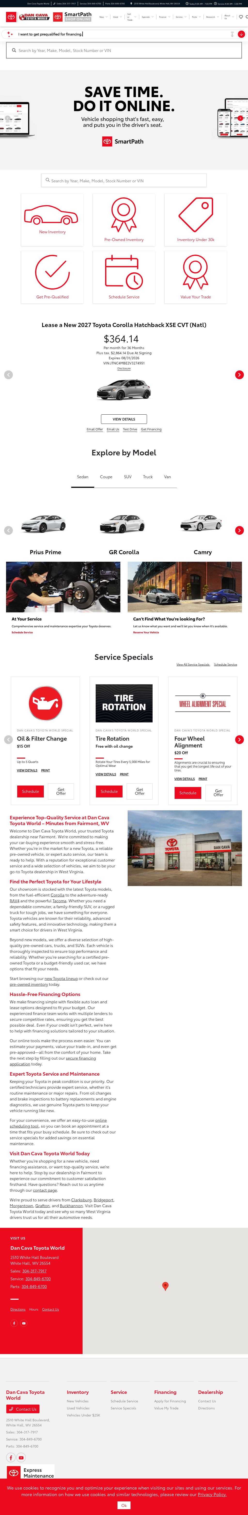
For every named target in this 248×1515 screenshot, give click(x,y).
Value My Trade (166, 1408)
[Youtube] (23, 1323)
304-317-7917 (34, 1270)
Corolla (57, 894)
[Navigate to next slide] (244, 120)
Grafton (42, 1205)
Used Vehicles (78, 1408)
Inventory (78, 1391)
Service (119, 1391)
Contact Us (50, 1309)
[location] (131, 3)
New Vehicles (78, 1400)
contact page (45, 1190)
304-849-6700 (38, 1278)
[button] (165, 1286)
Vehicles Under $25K (83, 1415)
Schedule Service (225, 664)
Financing (165, 1391)
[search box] (124, 48)
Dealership (210, 1391)
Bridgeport (104, 1199)
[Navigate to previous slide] (3, 120)
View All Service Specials (193, 664)
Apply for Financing (170, 1400)
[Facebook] (14, 1323)
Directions (17, 1309)
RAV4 (14, 900)
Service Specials (123, 1408)
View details (124, 419)
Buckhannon (71, 1205)
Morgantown (21, 1205)
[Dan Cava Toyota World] (28, 17)
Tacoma (59, 900)
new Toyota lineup (61, 978)
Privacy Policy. (212, 1494)
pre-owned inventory (29, 984)
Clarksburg (81, 1199)
